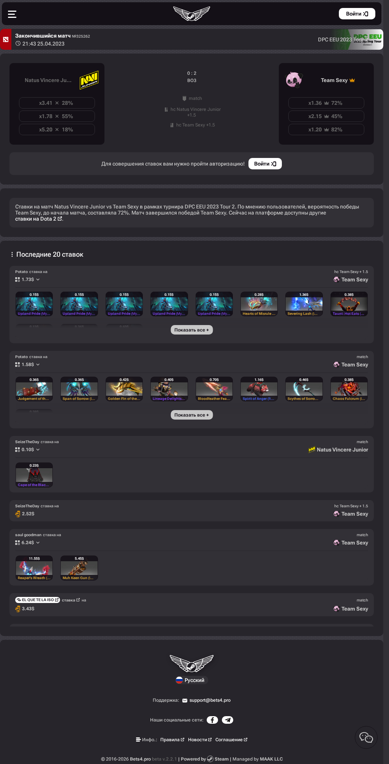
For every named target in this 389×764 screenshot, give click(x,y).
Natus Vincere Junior (50, 80)
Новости (197, 739)
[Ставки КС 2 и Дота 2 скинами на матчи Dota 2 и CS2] (192, 13)
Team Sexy (334, 80)
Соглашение (229, 739)
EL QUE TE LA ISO (38, 600)
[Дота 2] (5, 39)
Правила (170, 739)
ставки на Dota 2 (35, 219)
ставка (68, 600)
